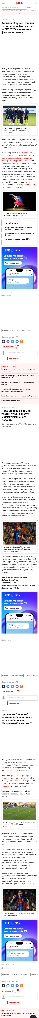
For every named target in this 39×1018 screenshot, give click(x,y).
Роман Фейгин (7, 640)
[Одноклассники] (21, 341)
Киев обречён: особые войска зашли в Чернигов (18, 396)
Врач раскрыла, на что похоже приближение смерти (17, 383)
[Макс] (8, 341)
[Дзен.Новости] (3, 341)
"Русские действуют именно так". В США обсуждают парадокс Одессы (15, 390)
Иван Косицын (7, 295)
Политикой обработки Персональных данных (14, 9)
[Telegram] (12, 341)
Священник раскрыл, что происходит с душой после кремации (17, 377)
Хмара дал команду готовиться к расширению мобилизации (18, 370)
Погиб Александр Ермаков (11, 401)
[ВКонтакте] (17, 341)
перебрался (6, 786)
